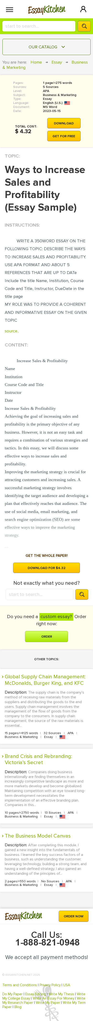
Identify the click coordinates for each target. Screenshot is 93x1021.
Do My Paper (12, 994)
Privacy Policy (50, 985)
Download (64, 123)
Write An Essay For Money (53, 998)
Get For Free (63, 136)
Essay (57, 62)
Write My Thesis (61, 994)
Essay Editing (35, 994)
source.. (12, 331)
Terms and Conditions (19, 985)
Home (36, 62)
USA (66, 985)
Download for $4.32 (47, 568)
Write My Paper (48, 1003)
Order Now (73, 916)
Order (46, 637)
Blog (17, 1007)
